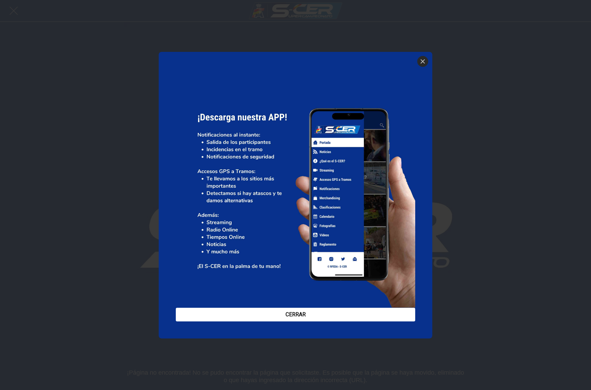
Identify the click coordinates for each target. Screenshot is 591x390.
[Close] (422, 61)
